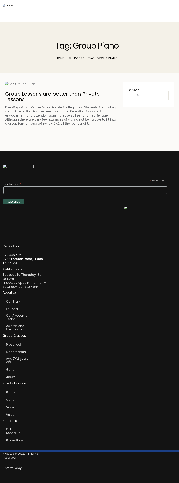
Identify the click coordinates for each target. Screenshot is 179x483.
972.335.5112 (12, 255)
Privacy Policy (12, 468)
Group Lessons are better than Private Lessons (52, 96)
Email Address (12, 184)
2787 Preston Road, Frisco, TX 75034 (23, 261)
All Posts (76, 58)
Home (60, 58)
